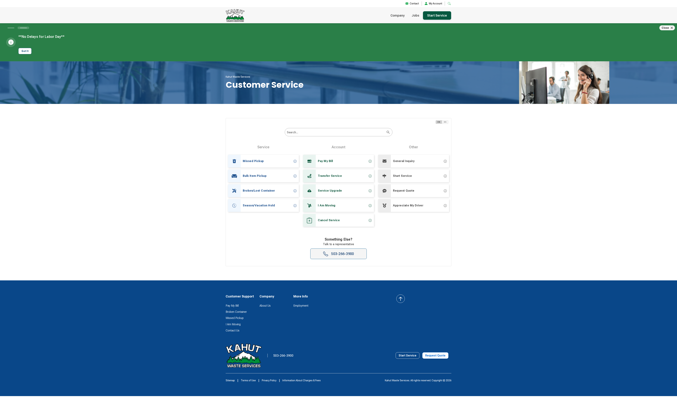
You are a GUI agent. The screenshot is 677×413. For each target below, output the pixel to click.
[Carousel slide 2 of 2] (23, 28)
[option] (263, 161)
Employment (300, 305)
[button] (240, 296)
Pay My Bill (232, 305)
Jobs (415, 15)
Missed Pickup (235, 318)
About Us (265, 305)
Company (398, 15)
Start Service (437, 15)
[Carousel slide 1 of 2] (11, 28)
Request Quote (435, 355)
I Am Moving (233, 324)
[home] (235, 15)
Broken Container (236, 311)
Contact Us (232, 330)
